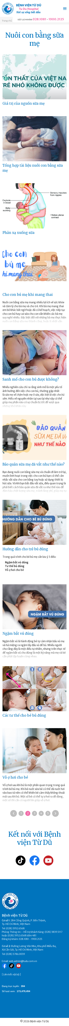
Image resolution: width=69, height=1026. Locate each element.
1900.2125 (56, 19)
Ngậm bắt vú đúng (18, 633)
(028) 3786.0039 (15, 954)
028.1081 (39, 19)
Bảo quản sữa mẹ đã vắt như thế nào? (33, 464)
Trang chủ (7, 20)
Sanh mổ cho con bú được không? (31, 379)
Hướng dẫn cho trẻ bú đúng (25, 549)
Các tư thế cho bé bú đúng (24, 715)
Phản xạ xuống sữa (18, 232)
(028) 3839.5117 (53, 931)
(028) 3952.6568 (15, 928)
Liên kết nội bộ (11, 974)
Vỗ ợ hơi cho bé (15, 777)
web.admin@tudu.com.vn (23, 961)
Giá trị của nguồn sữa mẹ (24, 103)
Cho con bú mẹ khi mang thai (28, 294)
